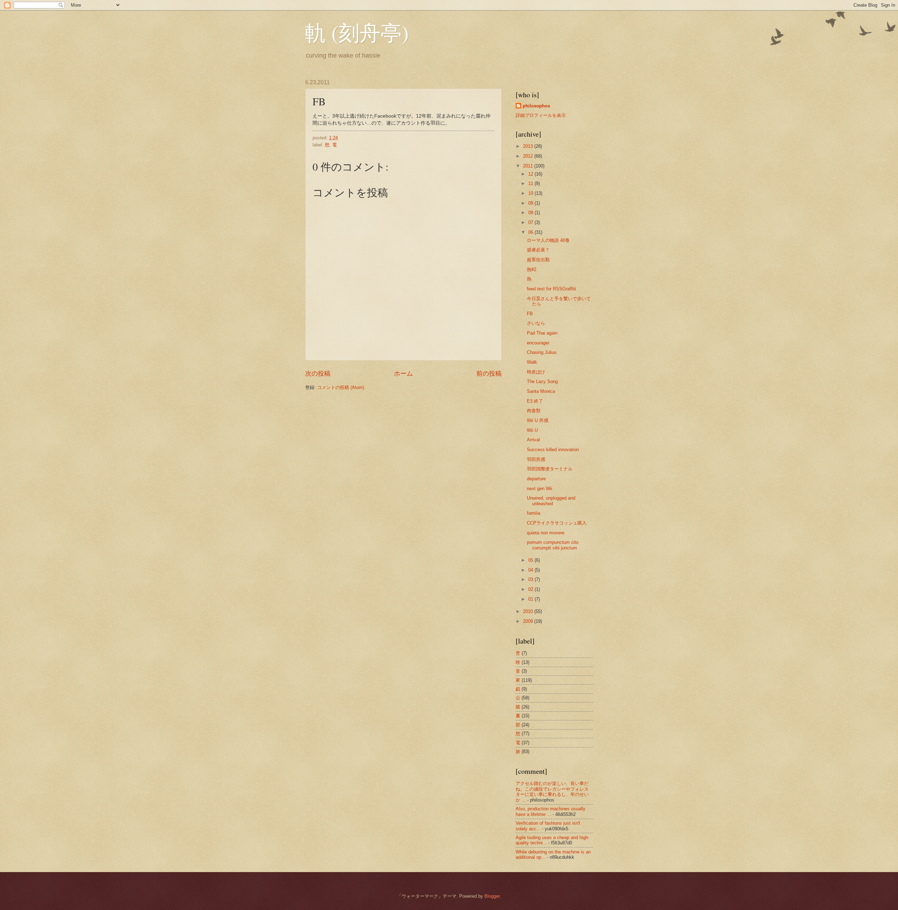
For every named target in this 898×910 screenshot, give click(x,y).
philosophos (536, 105)
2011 (528, 166)
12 (531, 174)
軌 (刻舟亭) (357, 32)
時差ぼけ (536, 372)
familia (533, 513)
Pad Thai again (542, 333)
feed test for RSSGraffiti (551, 288)
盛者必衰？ (538, 249)
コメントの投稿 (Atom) (340, 387)
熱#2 (531, 269)
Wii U (532, 430)
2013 (528, 146)
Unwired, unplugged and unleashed (551, 500)
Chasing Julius (542, 352)
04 (531, 570)
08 (531, 212)
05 (531, 560)
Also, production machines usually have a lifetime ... (550, 811)
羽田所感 (536, 459)
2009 (528, 621)
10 (531, 193)
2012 (528, 156)
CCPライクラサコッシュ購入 (557, 523)
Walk (532, 362)
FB (530, 313)
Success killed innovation (553, 449)
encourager (538, 342)
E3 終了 (535, 401)
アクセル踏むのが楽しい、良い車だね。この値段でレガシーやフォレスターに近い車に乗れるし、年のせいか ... (552, 791)
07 (531, 222)
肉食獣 (534, 410)
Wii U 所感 (537, 420)
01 (531, 599)
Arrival (533, 439)
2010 (528, 611)
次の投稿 (317, 373)
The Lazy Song (542, 381)
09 (531, 203)
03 (531, 579)
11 (531, 183)
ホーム (403, 373)
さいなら (536, 323)
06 (531, 232)
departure (536, 478)
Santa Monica (541, 391)
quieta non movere (545, 532)
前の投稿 (489, 373)
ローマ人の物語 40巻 (548, 240)
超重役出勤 (538, 259)
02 (531, 589)
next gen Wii (539, 488)
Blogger (492, 896)
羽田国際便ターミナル (549, 469)
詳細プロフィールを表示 (541, 115)
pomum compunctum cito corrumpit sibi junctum (552, 545)
